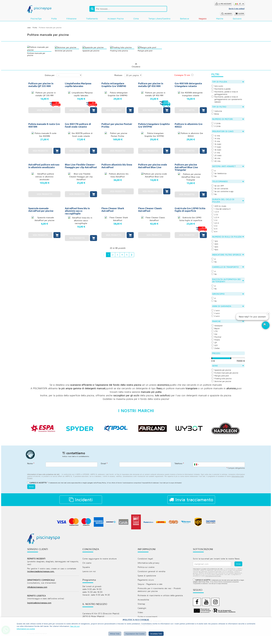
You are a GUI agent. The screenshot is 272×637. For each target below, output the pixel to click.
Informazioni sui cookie (26, 629)
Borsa (216, 114)
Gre (215, 334)
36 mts (217, 158)
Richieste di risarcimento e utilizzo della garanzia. (160, 595)
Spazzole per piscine (222, 370)
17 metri (217, 147)
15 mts (217, 141)
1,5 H (216, 212)
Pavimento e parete (222, 89)
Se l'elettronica (220, 173)
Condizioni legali (145, 558)
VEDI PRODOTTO (44, 110)
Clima (136, 18)
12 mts (217, 136)
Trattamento (92, 18)
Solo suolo (218, 86)
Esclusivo (237, 18)
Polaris (217, 340)
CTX (216, 331)
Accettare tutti (156, 634)
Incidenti (83, 499)
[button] (266, 325)
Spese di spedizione (147, 575)
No (215, 176)
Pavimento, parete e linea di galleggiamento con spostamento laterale (228, 99)
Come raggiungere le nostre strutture (99, 558)
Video (140, 612)
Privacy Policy (101, 483)
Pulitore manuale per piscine (226, 373)
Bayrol (217, 328)
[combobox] (196, 464)
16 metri (217, 144)
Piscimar (217, 337)
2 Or (216, 215)
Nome (30, 463)
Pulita (54, 18)
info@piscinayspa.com (37, 587)
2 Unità (217, 123)
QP (215, 343)
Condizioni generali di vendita (151, 571)
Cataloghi (142, 608)
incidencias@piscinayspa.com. (41, 571)
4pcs (216, 249)
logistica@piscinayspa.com (39, 603)
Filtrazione (71, 18)
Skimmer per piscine (222, 381)
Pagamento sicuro (146, 580)
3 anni (217, 313)
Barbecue (184, 18)
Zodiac (217, 348)
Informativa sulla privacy (148, 563)
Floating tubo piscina (222, 378)
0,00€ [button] (241, 13)
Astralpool (218, 326)
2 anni (217, 310)
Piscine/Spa (36, 18)
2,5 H (216, 217)
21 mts (217, 153)
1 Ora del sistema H (222, 209)
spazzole (214, 395)
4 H (215, 226)
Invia (31, 486)
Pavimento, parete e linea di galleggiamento (226, 93)
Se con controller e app (223, 191)
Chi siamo (86, 563)
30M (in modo (220, 206)
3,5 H (216, 223)
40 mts (217, 161)
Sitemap (141, 604)
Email (104, 463)
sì (215, 171)
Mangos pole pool (221, 376)
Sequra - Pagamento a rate (150, 584)
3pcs (216, 247)
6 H (215, 229)
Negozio (202, 18)
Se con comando (221, 189)
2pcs (216, 244)
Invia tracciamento (193, 499)
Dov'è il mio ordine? (237, 8)
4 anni (217, 316)
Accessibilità (143, 599)
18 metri (217, 150)
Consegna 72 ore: (182, 75)
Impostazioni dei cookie (135, 634)
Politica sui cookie (146, 567)
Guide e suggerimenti (147, 616)
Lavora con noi (89, 571)
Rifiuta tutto (115, 634)
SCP (216, 345)
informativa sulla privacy (213, 576)
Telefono (179, 463)
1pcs (216, 241)
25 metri (217, 155)
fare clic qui (74, 626)
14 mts (217, 138)
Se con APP (219, 186)
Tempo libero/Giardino (159, 18)
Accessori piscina (116, 18)
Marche (219, 18)
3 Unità (217, 126)
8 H (215, 232)
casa (28, 27)
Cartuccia (218, 111)
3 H (215, 220)
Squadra (86, 567)
